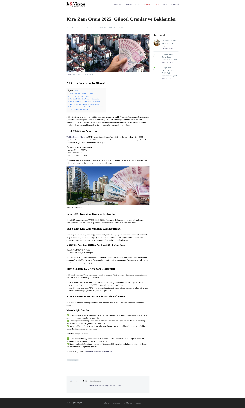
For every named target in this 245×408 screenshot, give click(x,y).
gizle (76, 90)
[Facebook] (68, 366)
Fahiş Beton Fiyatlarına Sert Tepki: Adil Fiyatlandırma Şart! (169, 72)
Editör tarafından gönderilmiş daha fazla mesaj (103, 385)
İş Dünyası (128, 4)
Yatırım (156, 4)
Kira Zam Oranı (73, 360)
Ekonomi (147, 4)
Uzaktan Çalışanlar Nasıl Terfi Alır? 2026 (169, 43)
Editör (69, 74)
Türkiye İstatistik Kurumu (77, 137)
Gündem (117, 4)
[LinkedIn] (79, 366)
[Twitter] (70, 366)
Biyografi (175, 4)
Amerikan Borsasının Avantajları (98, 351)
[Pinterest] (73, 366)
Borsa (165, 4)
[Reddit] (82, 366)
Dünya (137, 4)
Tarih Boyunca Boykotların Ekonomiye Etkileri (169, 57)
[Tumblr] (76, 366)
